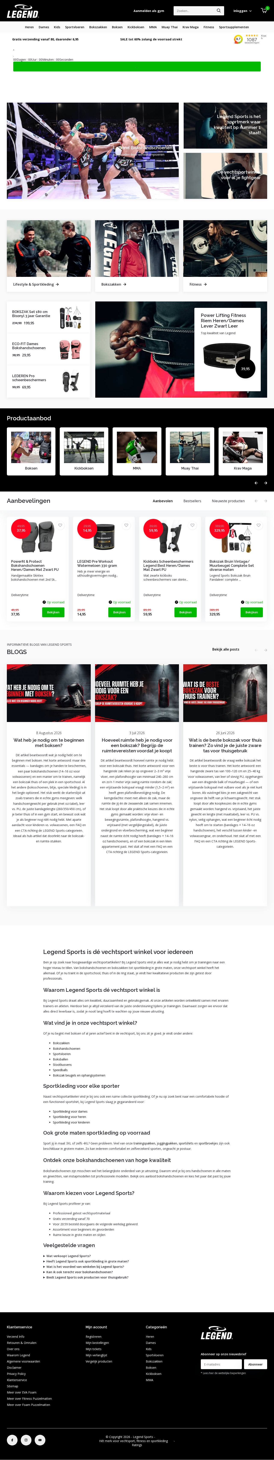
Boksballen (60, 1059)
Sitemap (12, 1386)
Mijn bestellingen (97, 1343)
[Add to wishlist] (60, 525)
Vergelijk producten (99, 1361)
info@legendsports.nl (215, 1346)
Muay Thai (170, 27)
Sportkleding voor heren (69, 1117)
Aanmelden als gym (149, 11)
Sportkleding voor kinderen (71, 1122)
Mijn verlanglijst (96, 1355)
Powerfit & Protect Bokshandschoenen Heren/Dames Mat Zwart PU (35, 565)
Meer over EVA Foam (21, 1392)
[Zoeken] (219, 11)
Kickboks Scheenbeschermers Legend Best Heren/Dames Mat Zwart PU (168, 565)
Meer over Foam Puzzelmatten (28, 1405)
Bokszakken (98, 27)
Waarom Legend (18, 1355)
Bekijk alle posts (225, 649)
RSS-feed (162, 1437)
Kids (57, 27)
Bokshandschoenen (66, 1049)
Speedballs (60, 1070)
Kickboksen (136, 27)
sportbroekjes (208, 1143)
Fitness (209, 27)
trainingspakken (144, 1143)
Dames (44, 27)
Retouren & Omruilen (21, 1343)
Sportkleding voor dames (70, 1111)
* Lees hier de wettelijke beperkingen (223, 1373)
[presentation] (256, 483)
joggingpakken (167, 1143)
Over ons (13, 1349)
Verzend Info (15, 1337)
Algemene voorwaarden (23, 1361)
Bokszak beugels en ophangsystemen (79, 1075)
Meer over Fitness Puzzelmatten (29, 1399)
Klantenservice (17, 1380)
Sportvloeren (74, 27)
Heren (29, 27)
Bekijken (53, 612)
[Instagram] (26, 1440)
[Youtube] (40, 1440)
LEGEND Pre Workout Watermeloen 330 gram (97, 563)
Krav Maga (191, 27)
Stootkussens (62, 1065)
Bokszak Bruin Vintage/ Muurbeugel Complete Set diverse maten (232, 565)
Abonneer (255, 1364)
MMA (153, 27)
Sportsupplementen (234, 27)
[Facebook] (12, 1440)
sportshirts (186, 1143)
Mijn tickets (93, 1349)
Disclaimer (14, 1368)
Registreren (93, 1337)
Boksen (117, 27)
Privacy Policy (16, 1374)
